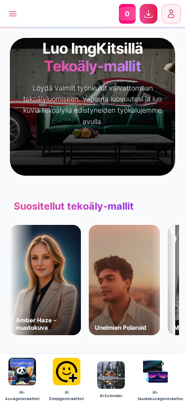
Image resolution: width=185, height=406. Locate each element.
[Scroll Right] (173, 288)
